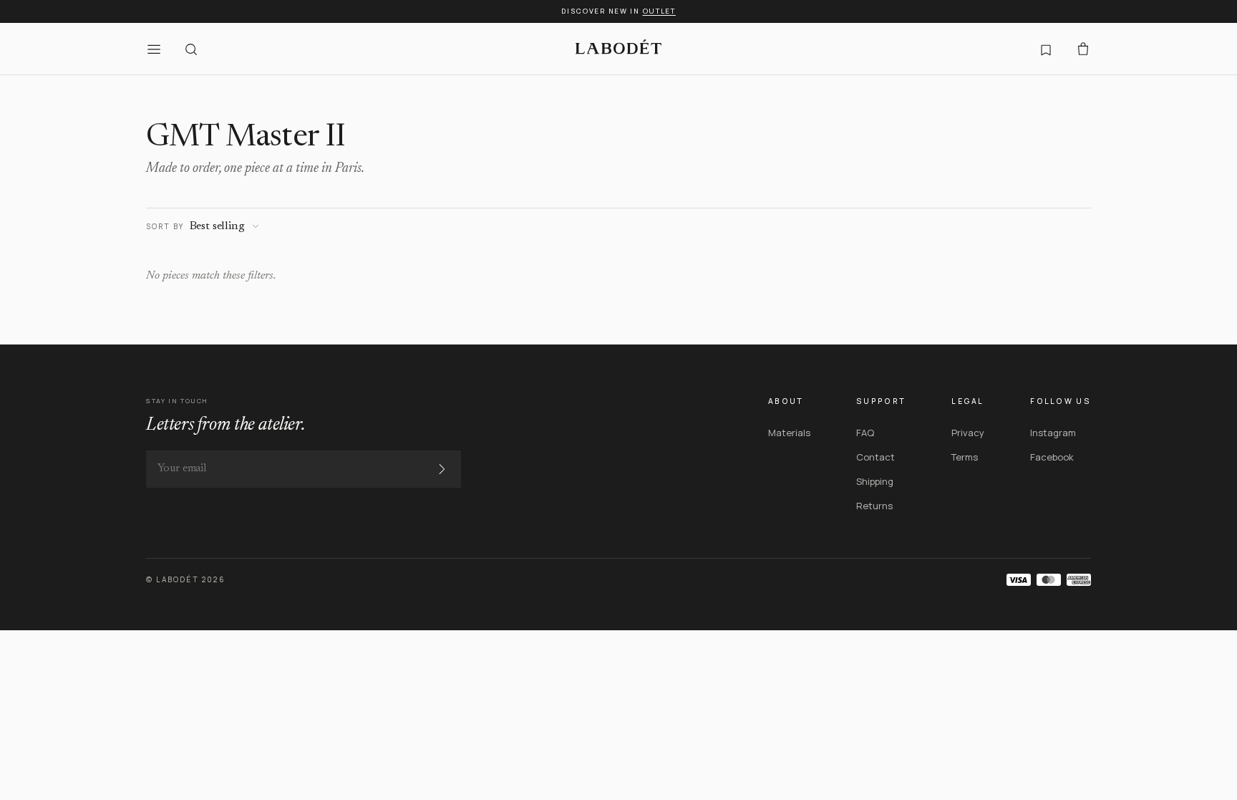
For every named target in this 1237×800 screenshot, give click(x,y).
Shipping (874, 481)
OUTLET (659, 11)
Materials (789, 432)
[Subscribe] (441, 469)
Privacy (967, 432)
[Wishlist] (1046, 48)
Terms (964, 456)
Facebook (1052, 456)
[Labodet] (618, 48)
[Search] (191, 48)
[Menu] (154, 48)
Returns (874, 505)
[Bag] (1083, 48)
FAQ (865, 432)
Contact (875, 456)
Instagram (1053, 432)
